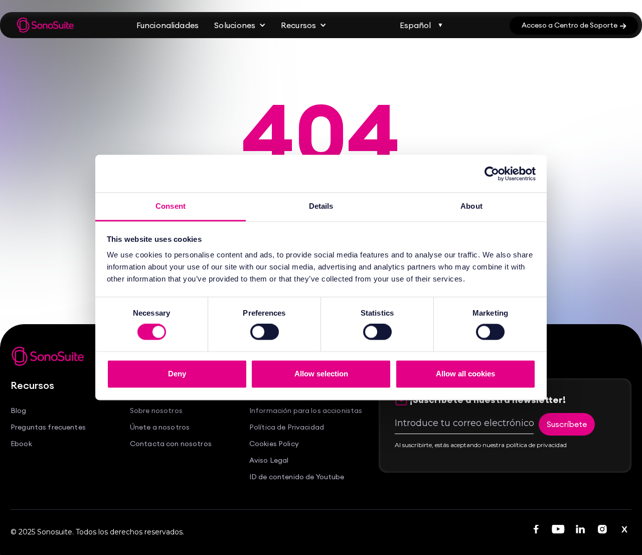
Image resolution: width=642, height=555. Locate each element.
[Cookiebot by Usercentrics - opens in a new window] (492, 173)
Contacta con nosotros (171, 444)
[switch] (264, 332)
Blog (19, 410)
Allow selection (321, 373)
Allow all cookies (465, 373)
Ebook (21, 444)
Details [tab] (321, 206)
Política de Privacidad (286, 427)
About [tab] (471, 206)
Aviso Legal (269, 460)
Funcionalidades (167, 25)
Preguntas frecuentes (48, 427)
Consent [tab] (170, 206)
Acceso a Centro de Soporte (574, 25)
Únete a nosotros (160, 427)
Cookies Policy (274, 444)
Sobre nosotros (156, 410)
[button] (240, 25)
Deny (177, 373)
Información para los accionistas (305, 410)
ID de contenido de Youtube (297, 477)
